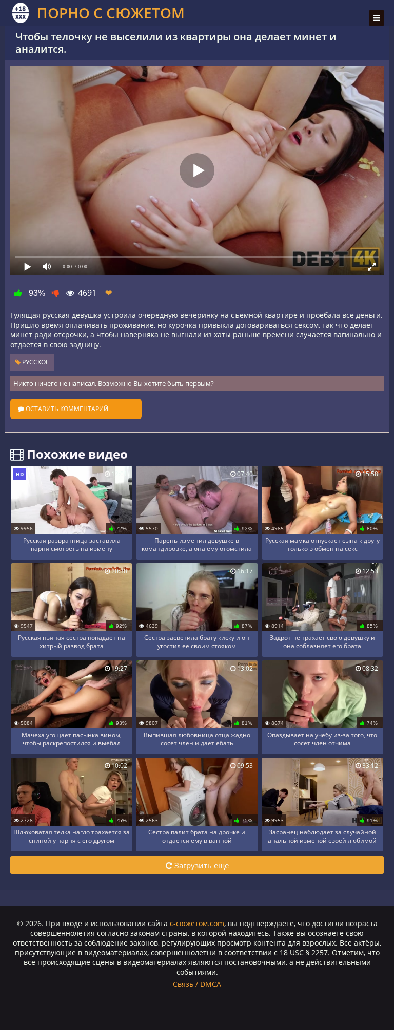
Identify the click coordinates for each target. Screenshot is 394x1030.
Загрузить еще (200, 865)
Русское (35, 362)
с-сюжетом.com (197, 923)
